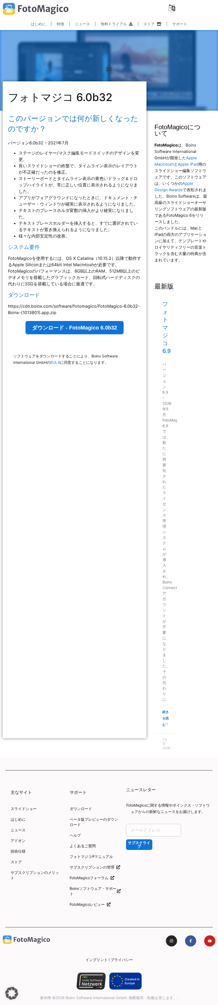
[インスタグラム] (171, 940)
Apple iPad (188, 164)
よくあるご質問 (83, 846)
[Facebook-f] (190, 940)
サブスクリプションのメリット (35, 875)
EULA (55, 362)
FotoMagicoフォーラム (90, 877)
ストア (150, 24)
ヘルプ (75, 835)
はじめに (38, 24)
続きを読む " (165, 718)
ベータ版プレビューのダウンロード (94, 822)
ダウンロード (81, 808)
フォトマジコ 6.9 (166, 327)
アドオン (18, 840)
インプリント (96, 959)
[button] (109, 69)
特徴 (60, 24)
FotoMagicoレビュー (88, 904)
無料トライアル (115, 24)
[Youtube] (209, 940)
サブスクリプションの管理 (93, 867)
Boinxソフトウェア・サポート (93, 891)
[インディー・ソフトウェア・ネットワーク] (91, 981)
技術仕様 (18, 851)
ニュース (82, 24)
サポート (179, 24)
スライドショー (24, 808)
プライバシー (122, 959)
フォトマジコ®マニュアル (91, 856)
